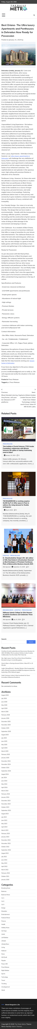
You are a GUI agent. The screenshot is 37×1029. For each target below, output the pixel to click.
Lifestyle (6, 555)
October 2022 (5, 846)
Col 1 (2, 898)
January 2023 (5, 837)
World (3, 990)
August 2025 (5, 734)
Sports (3, 973)
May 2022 (4, 863)
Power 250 (4, 964)
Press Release (13, 379)
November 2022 (6, 843)
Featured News (5, 917)
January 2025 (5, 757)
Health (3, 924)
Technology (4, 977)
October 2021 (5, 876)
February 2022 (5, 873)
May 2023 (4, 823)
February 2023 (5, 833)
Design (3, 908)
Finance (3, 921)
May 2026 (4, 705)
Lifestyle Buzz (5, 944)
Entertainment (5, 914)
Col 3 (2, 904)
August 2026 (5, 695)
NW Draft (4, 957)
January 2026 (5, 718)
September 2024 (6, 771)
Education (4, 911)
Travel (3, 980)
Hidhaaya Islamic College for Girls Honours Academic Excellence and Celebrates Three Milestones (18, 615)
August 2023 (5, 813)
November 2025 (6, 725)
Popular (3, 960)
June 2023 (4, 820)
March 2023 (4, 830)
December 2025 (6, 721)
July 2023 (4, 817)
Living (3, 947)
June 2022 (4, 860)
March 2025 (4, 751)
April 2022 (4, 866)
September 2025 (6, 731)
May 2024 (4, 784)
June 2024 (4, 781)
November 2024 (6, 764)
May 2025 (4, 744)
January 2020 (5, 879)
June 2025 (4, 741)
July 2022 (4, 856)
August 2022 (5, 853)
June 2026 (4, 702)
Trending (4, 983)
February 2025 (5, 754)
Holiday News (5, 927)
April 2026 (4, 708)
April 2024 (4, 787)
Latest (3, 934)
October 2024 (5, 767)
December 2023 (6, 800)
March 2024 (4, 790)
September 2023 (6, 810)
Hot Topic (4, 931)
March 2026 (4, 711)
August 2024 (5, 774)
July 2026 (4, 698)
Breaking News (8, 610)
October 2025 (5, 728)
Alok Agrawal (7, 567)
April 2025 (4, 748)
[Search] (34, 15)
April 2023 (4, 827)
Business (3, 891)
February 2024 (5, 794)
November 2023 (6, 804)
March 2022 (4, 869)
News (3, 954)
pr (8, 382)
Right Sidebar (5, 970)
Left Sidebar (4, 937)
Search (3, 639)
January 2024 (5, 797)
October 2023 (5, 807)
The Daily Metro (20, 1024)
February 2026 (5, 715)
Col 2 (2, 901)
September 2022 (6, 850)
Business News (5, 894)
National (3, 950)
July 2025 (4, 738)
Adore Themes (16, 1026)
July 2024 (4, 777)
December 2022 (6, 840)
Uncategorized (5, 987)
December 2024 (6, 761)
